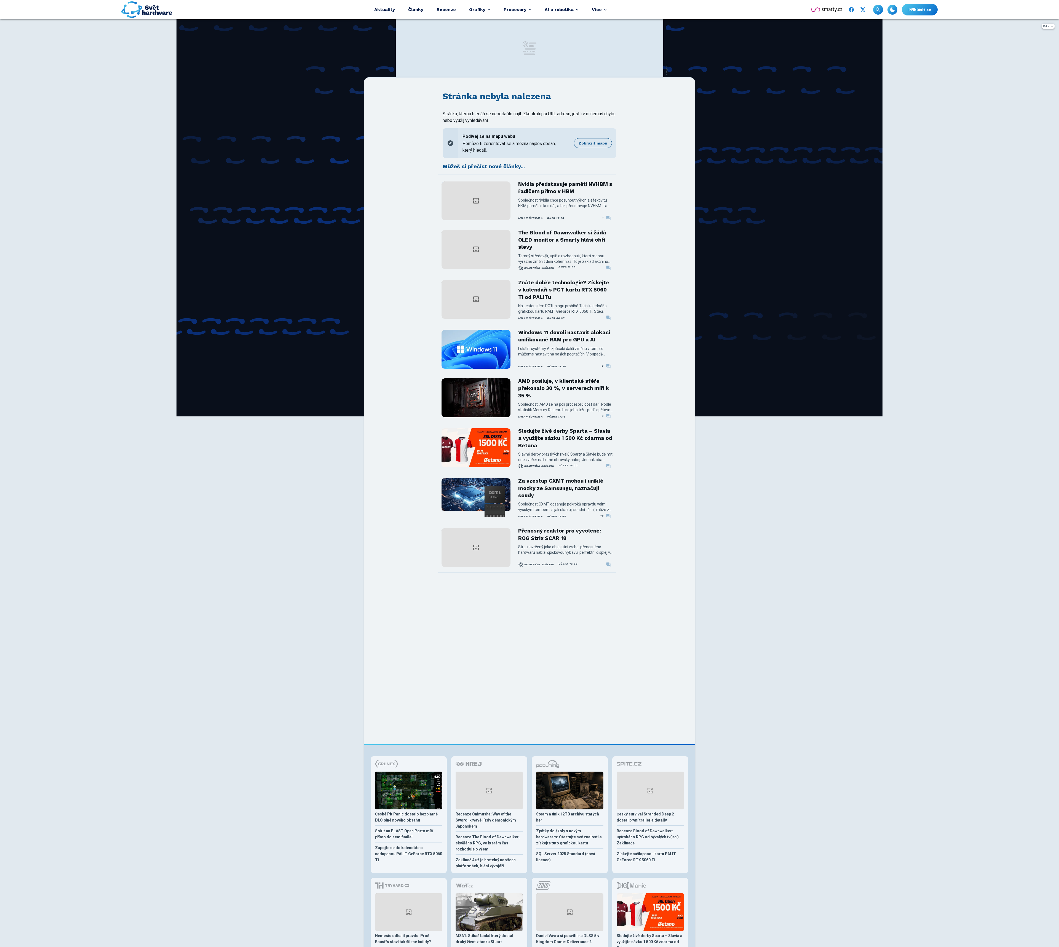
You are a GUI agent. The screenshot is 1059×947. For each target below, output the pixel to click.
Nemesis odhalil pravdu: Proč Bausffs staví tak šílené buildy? (403, 938)
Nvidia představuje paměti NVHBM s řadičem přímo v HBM (565, 187)
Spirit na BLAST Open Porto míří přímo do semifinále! (404, 834)
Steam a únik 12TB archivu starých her (567, 817)
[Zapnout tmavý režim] (892, 10)
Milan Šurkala (530, 218)
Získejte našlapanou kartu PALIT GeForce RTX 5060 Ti (646, 857)
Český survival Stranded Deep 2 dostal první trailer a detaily (645, 817)
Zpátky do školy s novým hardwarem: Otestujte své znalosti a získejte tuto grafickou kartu (569, 837)
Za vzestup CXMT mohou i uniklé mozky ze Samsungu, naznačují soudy (560, 488)
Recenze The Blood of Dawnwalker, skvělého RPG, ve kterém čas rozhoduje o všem (488, 843)
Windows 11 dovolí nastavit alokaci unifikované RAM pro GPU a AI (564, 336)
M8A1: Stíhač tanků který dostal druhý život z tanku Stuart (484, 938)
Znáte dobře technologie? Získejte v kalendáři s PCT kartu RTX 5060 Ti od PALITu (563, 289)
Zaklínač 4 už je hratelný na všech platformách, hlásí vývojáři (486, 863)
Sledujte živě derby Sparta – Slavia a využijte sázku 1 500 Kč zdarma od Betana (565, 438)
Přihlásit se (919, 9)
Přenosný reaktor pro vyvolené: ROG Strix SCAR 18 (559, 534)
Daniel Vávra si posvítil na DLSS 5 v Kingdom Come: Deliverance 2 (567, 938)
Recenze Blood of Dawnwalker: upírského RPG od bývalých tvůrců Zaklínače (648, 837)
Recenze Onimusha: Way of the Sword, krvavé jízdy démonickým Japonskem (486, 820)
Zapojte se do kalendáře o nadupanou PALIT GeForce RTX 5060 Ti (408, 854)
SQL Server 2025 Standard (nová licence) (565, 857)
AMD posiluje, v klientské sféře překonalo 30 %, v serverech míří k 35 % (563, 388)
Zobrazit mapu (593, 143)
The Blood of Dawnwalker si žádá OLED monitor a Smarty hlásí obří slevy (562, 239)
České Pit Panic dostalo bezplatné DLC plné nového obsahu (406, 817)
